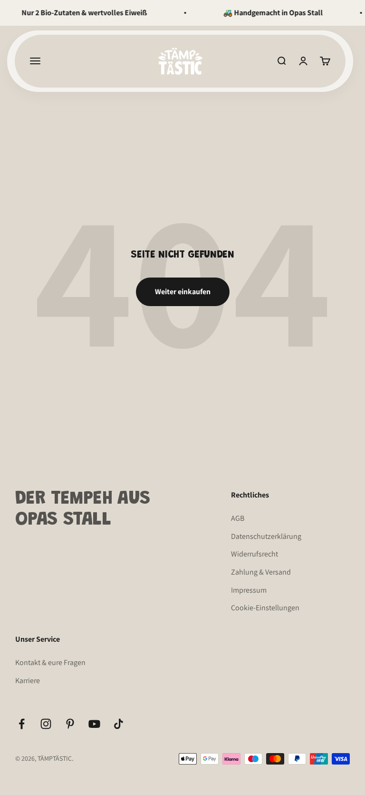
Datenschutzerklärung (266, 536)
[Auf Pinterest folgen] (70, 723)
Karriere (27, 681)
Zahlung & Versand (261, 572)
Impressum (249, 590)
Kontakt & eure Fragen (50, 662)
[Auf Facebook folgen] (21, 723)
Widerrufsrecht (254, 554)
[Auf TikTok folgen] (118, 723)
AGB (237, 518)
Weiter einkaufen (183, 292)
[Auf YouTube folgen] (94, 723)
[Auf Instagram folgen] (45, 723)
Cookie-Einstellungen (265, 608)
